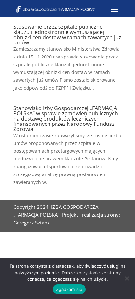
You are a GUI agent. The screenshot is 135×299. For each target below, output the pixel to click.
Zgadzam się (69, 289)
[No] (127, 278)
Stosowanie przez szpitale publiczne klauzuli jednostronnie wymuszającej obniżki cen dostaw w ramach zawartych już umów (67, 34)
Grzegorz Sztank (31, 222)
